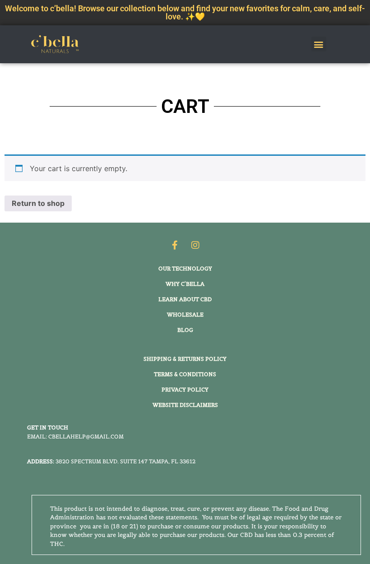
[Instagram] (195, 245)
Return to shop (38, 203)
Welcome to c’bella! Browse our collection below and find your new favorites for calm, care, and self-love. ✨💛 (185, 12)
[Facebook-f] (175, 245)
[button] (318, 44)
